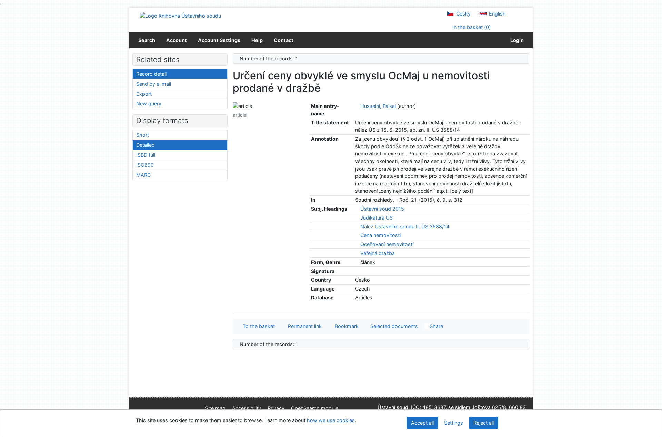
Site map (215, 408)
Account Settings (219, 40)
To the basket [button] (257, 326)
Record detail (151, 74)
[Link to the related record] (357, 106)
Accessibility (246, 408)
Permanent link (303, 326)
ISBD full (145, 155)
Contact (283, 40)
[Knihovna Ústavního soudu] (180, 15)
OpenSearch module (314, 408)
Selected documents (393, 326)
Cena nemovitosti (380, 235)
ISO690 (145, 165)
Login (516, 40)
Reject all (483, 423)
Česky (463, 14)
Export (144, 94)
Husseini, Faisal (378, 106)
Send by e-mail (153, 84)
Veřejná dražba (377, 253)
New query (148, 103)
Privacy (276, 408)
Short (142, 135)
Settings (453, 423)
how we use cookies (331, 420)
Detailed (145, 145)
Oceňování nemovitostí (386, 244)
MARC (143, 175)
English (497, 14)
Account (176, 40)
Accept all (422, 423)
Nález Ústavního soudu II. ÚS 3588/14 (404, 227)
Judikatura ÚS (376, 218)
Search (146, 40)
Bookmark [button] (345, 326)
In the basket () (471, 27)
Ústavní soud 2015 (382, 209)
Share (435, 326)
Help (257, 40)
